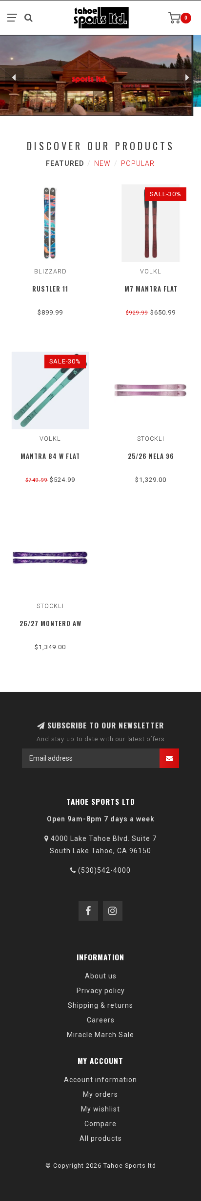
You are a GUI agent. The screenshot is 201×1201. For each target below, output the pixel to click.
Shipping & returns (100, 1005)
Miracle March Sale (100, 1035)
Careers (101, 1020)
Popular (138, 163)
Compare (100, 1124)
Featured (65, 163)
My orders (100, 1094)
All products (101, 1138)
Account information (100, 1080)
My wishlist (100, 1109)
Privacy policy (101, 991)
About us (101, 976)
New (102, 163)
